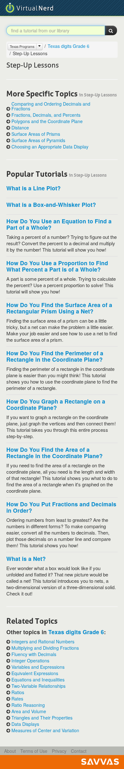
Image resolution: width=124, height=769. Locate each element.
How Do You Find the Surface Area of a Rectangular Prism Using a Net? (59, 308)
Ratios (17, 692)
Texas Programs (22, 46)
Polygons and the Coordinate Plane (47, 121)
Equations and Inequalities (38, 679)
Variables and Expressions (38, 667)
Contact (78, 751)
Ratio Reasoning (28, 705)
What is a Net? (26, 558)
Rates (17, 698)
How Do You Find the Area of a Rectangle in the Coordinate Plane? (54, 452)
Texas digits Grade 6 (68, 46)
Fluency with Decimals (33, 654)
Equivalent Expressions (34, 673)
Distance (20, 127)
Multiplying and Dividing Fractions (45, 648)
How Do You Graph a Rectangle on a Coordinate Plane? (55, 404)
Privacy (59, 751)
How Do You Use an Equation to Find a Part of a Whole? (59, 224)
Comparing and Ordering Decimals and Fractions (50, 106)
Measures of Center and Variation (45, 730)
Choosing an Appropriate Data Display (49, 146)
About (10, 751)
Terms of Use (33, 751)
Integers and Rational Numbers (42, 641)
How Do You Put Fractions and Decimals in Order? (61, 507)
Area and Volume (28, 711)
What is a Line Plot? (33, 188)
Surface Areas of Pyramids (38, 140)
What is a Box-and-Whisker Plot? (51, 204)
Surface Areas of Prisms (35, 134)
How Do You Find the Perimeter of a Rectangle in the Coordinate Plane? (54, 356)
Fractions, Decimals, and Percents (45, 115)
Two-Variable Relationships (38, 686)
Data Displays (25, 724)
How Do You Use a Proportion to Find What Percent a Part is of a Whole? (57, 266)
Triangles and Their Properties (41, 717)
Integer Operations (30, 660)
